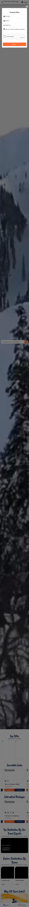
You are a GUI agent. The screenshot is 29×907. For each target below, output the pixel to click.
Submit (14, 44)
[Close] (27, 6)
